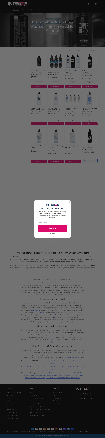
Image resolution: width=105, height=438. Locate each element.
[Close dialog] (69, 202)
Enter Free (52, 228)
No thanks (52, 233)
